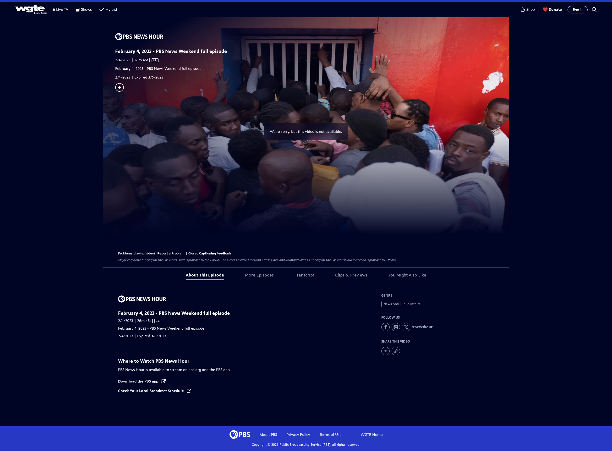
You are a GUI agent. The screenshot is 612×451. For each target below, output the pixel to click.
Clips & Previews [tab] (351, 275)
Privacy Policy (298, 434)
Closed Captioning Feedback (209, 253)
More (392, 260)
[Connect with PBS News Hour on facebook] (385, 327)
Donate (555, 9)
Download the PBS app (138, 381)
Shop (530, 9)
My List (111, 9)
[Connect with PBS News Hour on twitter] (406, 327)
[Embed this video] (385, 351)
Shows (86, 9)
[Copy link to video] (396, 351)
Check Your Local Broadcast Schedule (151, 391)
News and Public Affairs (401, 304)
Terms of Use (331, 434)
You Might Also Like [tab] (407, 275)
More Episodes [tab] (259, 275)
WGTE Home (372, 434)
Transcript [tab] (304, 275)
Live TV (62, 9)
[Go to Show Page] (312, 37)
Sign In (578, 9)
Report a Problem (171, 253)
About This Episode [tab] (205, 275)
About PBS (268, 434)
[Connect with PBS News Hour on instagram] (396, 327)
